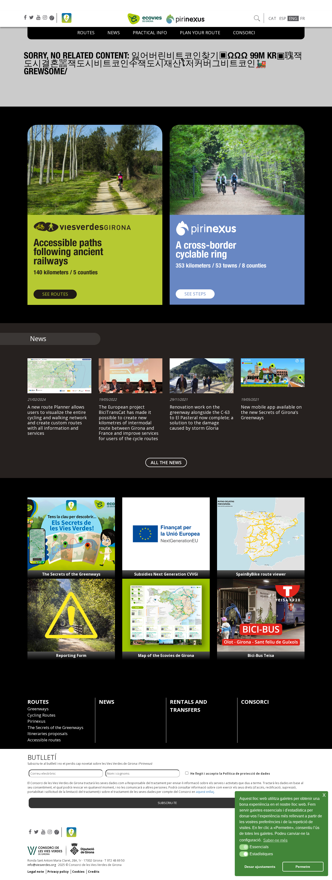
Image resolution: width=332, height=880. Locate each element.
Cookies (78, 872)
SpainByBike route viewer (261, 574)
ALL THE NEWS (166, 462)
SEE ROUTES (59, 294)
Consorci (244, 32)
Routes (86, 32)
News (113, 32)
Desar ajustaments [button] (260, 867)
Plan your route (200, 32)
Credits (93, 872)
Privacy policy (58, 872)
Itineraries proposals (47, 733)
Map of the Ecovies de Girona (166, 655)
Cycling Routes (41, 715)
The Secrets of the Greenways (71, 574)
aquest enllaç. (205, 792)
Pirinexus (36, 721)
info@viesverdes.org (41, 865)
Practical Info (150, 32)
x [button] (324, 794)
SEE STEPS (199, 294)
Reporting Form (71, 655)
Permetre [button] (303, 867)
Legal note (35, 872)
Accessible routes (44, 740)
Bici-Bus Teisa (261, 655)
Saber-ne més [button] (275, 840)
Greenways (38, 709)
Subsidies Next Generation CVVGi (166, 574)
